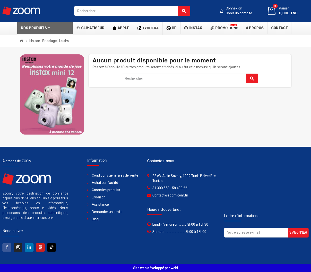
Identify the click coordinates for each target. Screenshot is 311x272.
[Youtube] (40, 247)
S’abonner (298, 232)
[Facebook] (6, 247)
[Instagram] (18, 247)
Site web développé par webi (155, 268)
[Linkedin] (29, 247)
